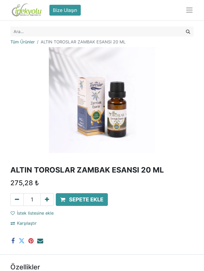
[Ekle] (47, 199)
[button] (82, 199)
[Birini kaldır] (17, 199)
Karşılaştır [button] (27, 223)
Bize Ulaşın (65, 10)
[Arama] (188, 31)
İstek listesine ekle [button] (35, 213)
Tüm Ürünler (22, 41)
